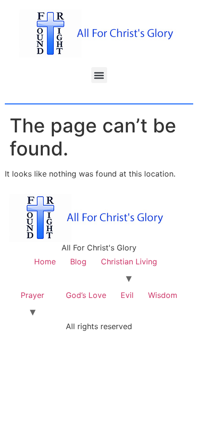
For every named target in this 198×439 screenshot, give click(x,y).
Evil (127, 295)
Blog (78, 261)
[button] (99, 75)
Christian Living (129, 261)
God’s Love (86, 295)
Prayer (32, 295)
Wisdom (162, 295)
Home (45, 261)
